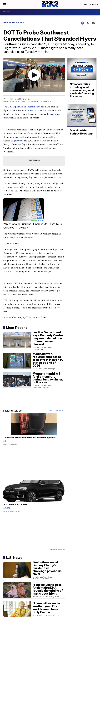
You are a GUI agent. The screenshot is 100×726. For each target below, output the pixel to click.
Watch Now (90, 4)
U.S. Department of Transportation (24, 106)
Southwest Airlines (33, 110)
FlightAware (17, 140)
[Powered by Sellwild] (61, 549)
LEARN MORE (11, 243)
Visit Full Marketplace (57, 410)
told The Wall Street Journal (44, 283)
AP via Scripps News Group (18, 99)
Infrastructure (13, 22)
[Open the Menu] (4, 4)
